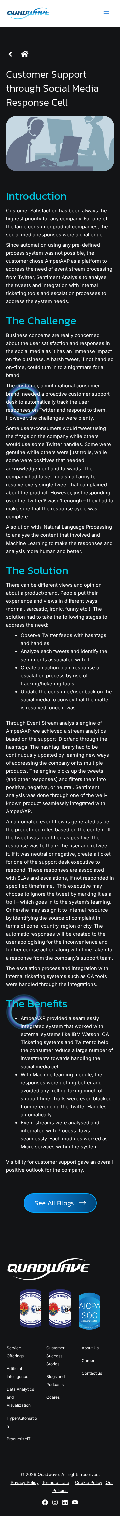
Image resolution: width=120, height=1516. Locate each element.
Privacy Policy (25, 1482)
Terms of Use (55, 1482)
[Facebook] (45, 1502)
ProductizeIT (19, 1438)
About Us (90, 1347)
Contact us (92, 1373)
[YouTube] (75, 1502)
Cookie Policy (88, 1482)
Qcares (53, 1397)
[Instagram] (55, 1502)
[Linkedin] (65, 1502)
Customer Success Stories (55, 1355)
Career (88, 1360)
